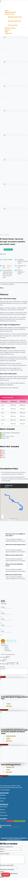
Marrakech (3, 795)
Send (1, 877)
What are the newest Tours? (14, 574)
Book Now (6, 874)
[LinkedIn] (11, 291)
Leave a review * (4, 853)
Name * (2, 849)
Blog (6, 31)
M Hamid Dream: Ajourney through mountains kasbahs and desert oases (14, 731)
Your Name (3, 657)
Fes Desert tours (13, 25)
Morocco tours (8, 249)
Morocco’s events (10, 28)
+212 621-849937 (5, 790)
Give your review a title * (7, 865)
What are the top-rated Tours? (15, 555)
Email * (2, 851)
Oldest (6, 647)
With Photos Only (11, 641)
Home (6, 10)
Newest (7, 649)
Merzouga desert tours (14, 21)
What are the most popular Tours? (16, 544)
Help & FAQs (3, 806)
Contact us (3, 812)
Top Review (8, 650)
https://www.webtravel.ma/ (14, 840)
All (3, 641)
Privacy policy (4, 815)
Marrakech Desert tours (15, 17)
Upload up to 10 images (7, 869)
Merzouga (3, 798)
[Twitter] (6, 290)
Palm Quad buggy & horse (11, 765)
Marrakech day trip (10, 12)
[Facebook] (1, 291)
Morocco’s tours (9, 14)
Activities (6, 235)
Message (2, 666)
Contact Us (8, 33)
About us (7, 30)
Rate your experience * (6, 846)
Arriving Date (3, 663)
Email (1, 660)
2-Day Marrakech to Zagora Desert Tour (14, 698)
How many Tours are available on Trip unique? (15, 534)
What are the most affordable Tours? (14, 564)
